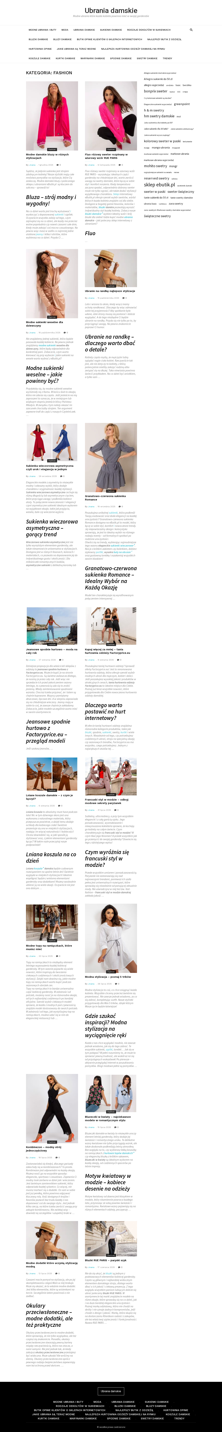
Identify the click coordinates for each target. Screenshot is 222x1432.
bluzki (102, 207)
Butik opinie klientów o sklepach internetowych (109, 39)
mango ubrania (161, 147)
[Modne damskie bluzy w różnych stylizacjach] (52, 116)
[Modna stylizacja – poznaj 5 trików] (111, 938)
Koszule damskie (39, 58)
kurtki (124, 732)
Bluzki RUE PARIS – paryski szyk (105, 1260)
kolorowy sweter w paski (162, 141)
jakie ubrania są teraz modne (76, 49)
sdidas (174, 178)
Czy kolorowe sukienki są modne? (158, 98)
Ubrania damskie (111, 10)
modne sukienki (47, 345)
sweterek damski (184, 185)
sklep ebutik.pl (159, 185)
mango (147, 148)
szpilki (109, 1049)
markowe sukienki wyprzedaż (156, 154)
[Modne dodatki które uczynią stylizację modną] (52, 1240)
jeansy (39, 234)
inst (179, 116)
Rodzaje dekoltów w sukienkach (148, 30)
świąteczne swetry (157, 216)
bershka (187, 85)
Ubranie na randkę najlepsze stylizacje (110, 291)
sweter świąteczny (181, 191)
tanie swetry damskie (181, 197)
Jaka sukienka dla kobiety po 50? (158, 122)
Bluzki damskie (38, 39)
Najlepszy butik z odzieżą (164, 39)
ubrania (128, 217)
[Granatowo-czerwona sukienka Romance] (111, 457)
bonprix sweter (155, 91)
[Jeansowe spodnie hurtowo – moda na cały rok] (52, 626)
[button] (191, 29)
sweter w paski (154, 191)
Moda (64, 30)
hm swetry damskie (159, 116)
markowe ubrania (180, 153)
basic (178, 85)
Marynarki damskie (92, 58)
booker (172, 92)
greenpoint (182, 104)
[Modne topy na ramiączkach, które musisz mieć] (52, 923)
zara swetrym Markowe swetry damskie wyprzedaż (167, 210)
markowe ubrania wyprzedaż (159, 160)
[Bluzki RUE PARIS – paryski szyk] (111, 1238)
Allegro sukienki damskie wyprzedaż (160, 73)
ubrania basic (150, 203)
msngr (173, 166)
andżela (169, 85)
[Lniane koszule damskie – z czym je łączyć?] (52, 774)
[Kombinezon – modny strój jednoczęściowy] (52, 1108)
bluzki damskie (93, 213)
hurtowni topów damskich (118, 1153)
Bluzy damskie (62, 39)
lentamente (187, 141)
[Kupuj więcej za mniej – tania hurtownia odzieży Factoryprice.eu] (111, 626)
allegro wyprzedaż (154, 85)
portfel (99, 552)
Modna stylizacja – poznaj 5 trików (108, 976)
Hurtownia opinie (40, 49)
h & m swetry (154, 110)
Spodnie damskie (121, 58)
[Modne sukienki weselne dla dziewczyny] (52, 283)
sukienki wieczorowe (122, 545)
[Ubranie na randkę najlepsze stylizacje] (111, 268)
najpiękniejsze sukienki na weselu (158, 172)
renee (176, 172)
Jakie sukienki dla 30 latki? (156, 128)
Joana (32, 165)
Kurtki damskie (65, 58)
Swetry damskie (147, 58)
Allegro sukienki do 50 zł (158, 79)
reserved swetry (156, 178)
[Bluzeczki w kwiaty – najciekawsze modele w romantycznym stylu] (111, 1093)
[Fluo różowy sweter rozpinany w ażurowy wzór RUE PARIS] (111, 116)
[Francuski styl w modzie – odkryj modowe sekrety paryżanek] (111, 776)
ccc (178, 91)
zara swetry (176, 203)
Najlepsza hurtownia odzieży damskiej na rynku (133, 49)
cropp (185, 91)
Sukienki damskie (111, 30)
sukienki (59, 214)
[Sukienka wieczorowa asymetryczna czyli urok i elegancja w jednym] (52, 442)
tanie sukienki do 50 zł (156, 197)
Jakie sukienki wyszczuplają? (157, 135)
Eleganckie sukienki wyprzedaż (158, 104)
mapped (176, 147)
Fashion (52, 149)
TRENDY (167, 58)
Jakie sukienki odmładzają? (182, 129)
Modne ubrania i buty (42, 30)
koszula (38, 868)
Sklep (116, 194)
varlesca (162, 203)
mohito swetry (155, 166)
